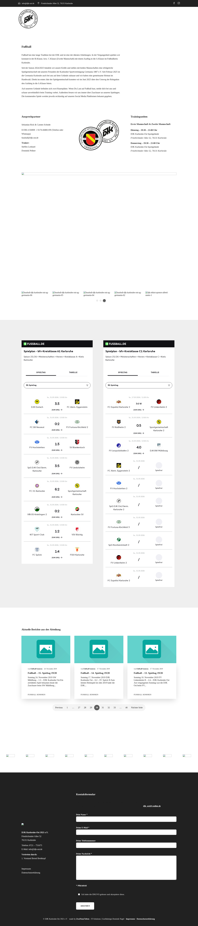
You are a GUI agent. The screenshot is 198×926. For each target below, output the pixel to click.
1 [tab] (97, 301)
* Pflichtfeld (81, 886)
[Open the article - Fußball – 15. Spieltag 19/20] (45, 649)
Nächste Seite (137, 707)
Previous (59, 707)
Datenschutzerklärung (31, 872)
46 (126, 707)
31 (103, 707)
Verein (122, 19)
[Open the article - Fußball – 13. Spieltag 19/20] (151, 649)
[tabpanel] (127, 294)
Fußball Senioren (36, 695)
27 (79, 707)
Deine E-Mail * (82, 828)
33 (115, 707)
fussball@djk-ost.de (30, 138)
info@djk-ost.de (28, 3)
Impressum (26, 869)
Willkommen (109, 19)
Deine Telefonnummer (86, 841)
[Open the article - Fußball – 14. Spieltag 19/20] (98, 649)
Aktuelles (151, 19)
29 (91, 707)
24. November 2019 (50, 669)
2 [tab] (101, 301)
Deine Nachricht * (84, 854)
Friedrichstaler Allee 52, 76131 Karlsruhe (57, 3)
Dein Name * (82, 814)
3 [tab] (104, 300)
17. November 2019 (103, 669)
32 (109, 707)
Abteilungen (134, 19)
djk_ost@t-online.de (152, 806)
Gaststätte (166, 19)
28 (85, 707)
